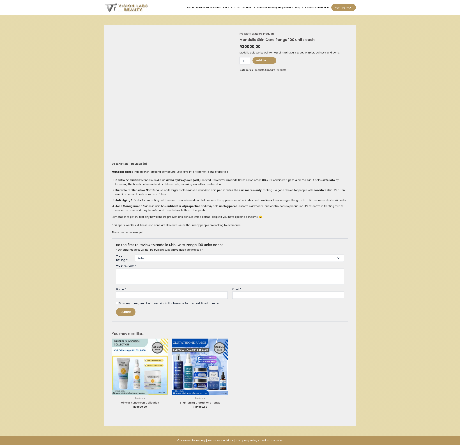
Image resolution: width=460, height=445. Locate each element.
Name (121, 289)
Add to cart (264, 60)
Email (236, 289)
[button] (253, 7)
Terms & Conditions (221, 440)
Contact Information (317, 7)
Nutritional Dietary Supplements (275, 7)
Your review (126, 266)
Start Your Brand (243, 7)
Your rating (122, 258)
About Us (227, 7)
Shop (297, 7)
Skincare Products (263, 34)
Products (245, 34)
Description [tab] (120, 164)
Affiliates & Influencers (208, 7)
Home (190, 7)
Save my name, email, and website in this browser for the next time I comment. (170, 303)
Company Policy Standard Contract (259, 440)
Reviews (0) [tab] (139, 164)
